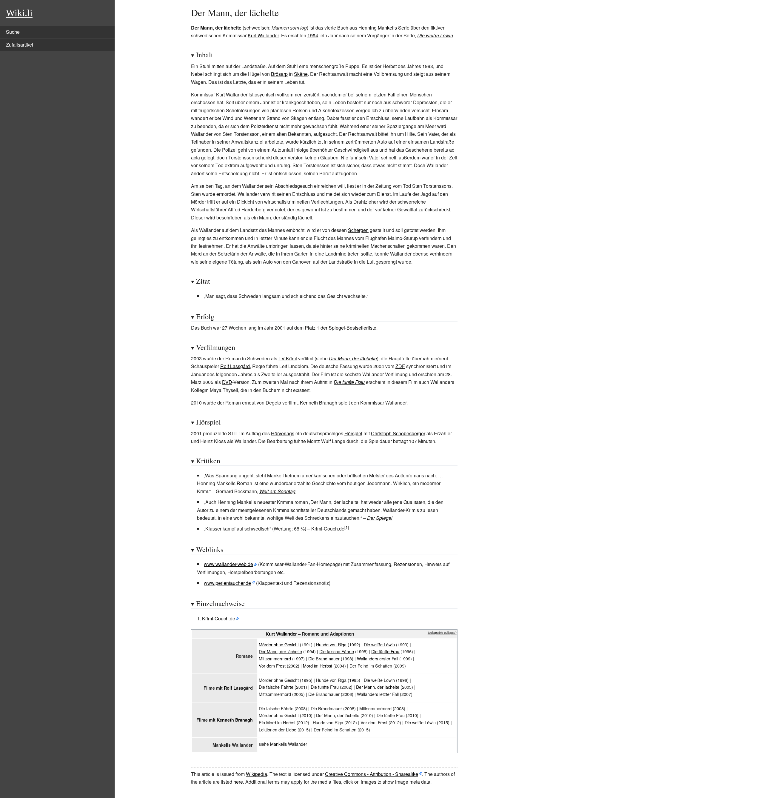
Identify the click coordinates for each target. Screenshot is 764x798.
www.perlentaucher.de (227, 582)
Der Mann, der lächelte (353, 358)
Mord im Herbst (317, 665)
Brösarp (279, 73)
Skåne (301, 73)
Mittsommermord (275, 658)
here (238, 781)
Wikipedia (256, 774)
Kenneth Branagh (318, 402)
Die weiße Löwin (435, 35)
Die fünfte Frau (349, 382)
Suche (13, 31)
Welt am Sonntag (277, 491)
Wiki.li (19, 12)
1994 (312, 35)
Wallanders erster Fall (377, 658)
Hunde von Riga (331, 644)
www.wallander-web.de (228, 564)
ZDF (400, 366)
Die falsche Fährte (336, 651)
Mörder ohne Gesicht (279, 644)
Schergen (358, 230)
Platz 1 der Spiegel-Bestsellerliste (340, 327)
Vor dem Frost (272, 665)
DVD (227, 382)
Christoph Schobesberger (398, 433)
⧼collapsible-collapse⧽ (442, 633)
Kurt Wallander (263, 35)
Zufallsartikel (19, 44)
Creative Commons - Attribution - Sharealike (371, 774)
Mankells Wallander (288, 744)
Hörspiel (353, 433)
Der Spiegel (379, 517)
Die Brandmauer (324, 658)
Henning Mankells (377, 27)
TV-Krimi (287, 358)
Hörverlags (282, 433)
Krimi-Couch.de (218, 618)
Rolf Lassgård (235, 366)
